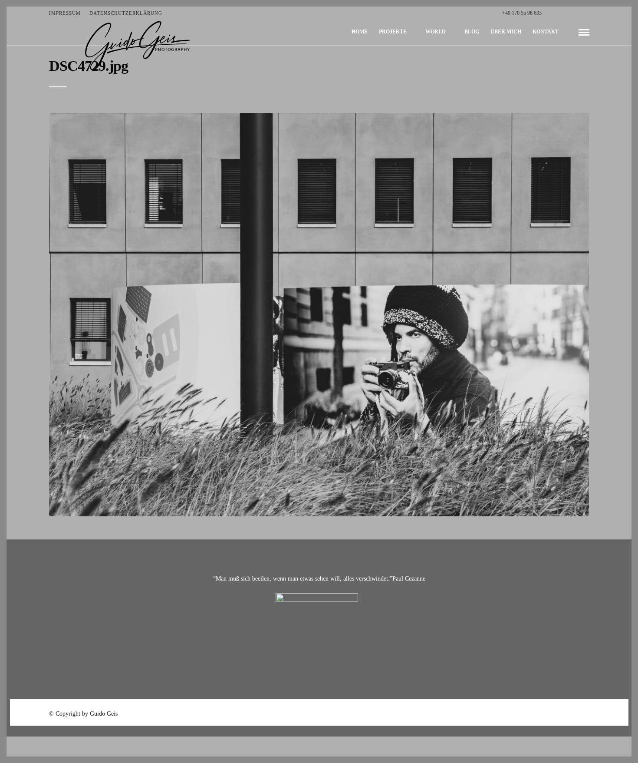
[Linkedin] (578, 13)
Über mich (505, 32)
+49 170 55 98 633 (522, 13)
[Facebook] (550, 13)
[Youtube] (568, 13)
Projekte (393, 32)
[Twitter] (559, 13)
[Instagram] (587, 13)
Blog (471, 32)
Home (360, 32)
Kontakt (546, 32)
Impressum (65, 13)
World (435, 32)
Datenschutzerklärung (125, 13)
